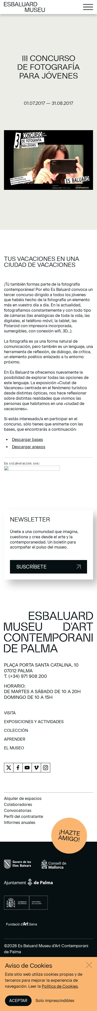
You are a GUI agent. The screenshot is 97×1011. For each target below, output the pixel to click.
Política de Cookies (60, 986)
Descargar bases (27, 439)
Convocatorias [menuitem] (17, 810)
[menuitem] (10, 714)
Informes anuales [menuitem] (19, 822)
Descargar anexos (28, 446)
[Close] (89, 965)
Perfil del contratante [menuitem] (23, 816)
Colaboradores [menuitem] (18, 804)
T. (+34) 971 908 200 (25, 676)
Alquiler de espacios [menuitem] (23, 798)
